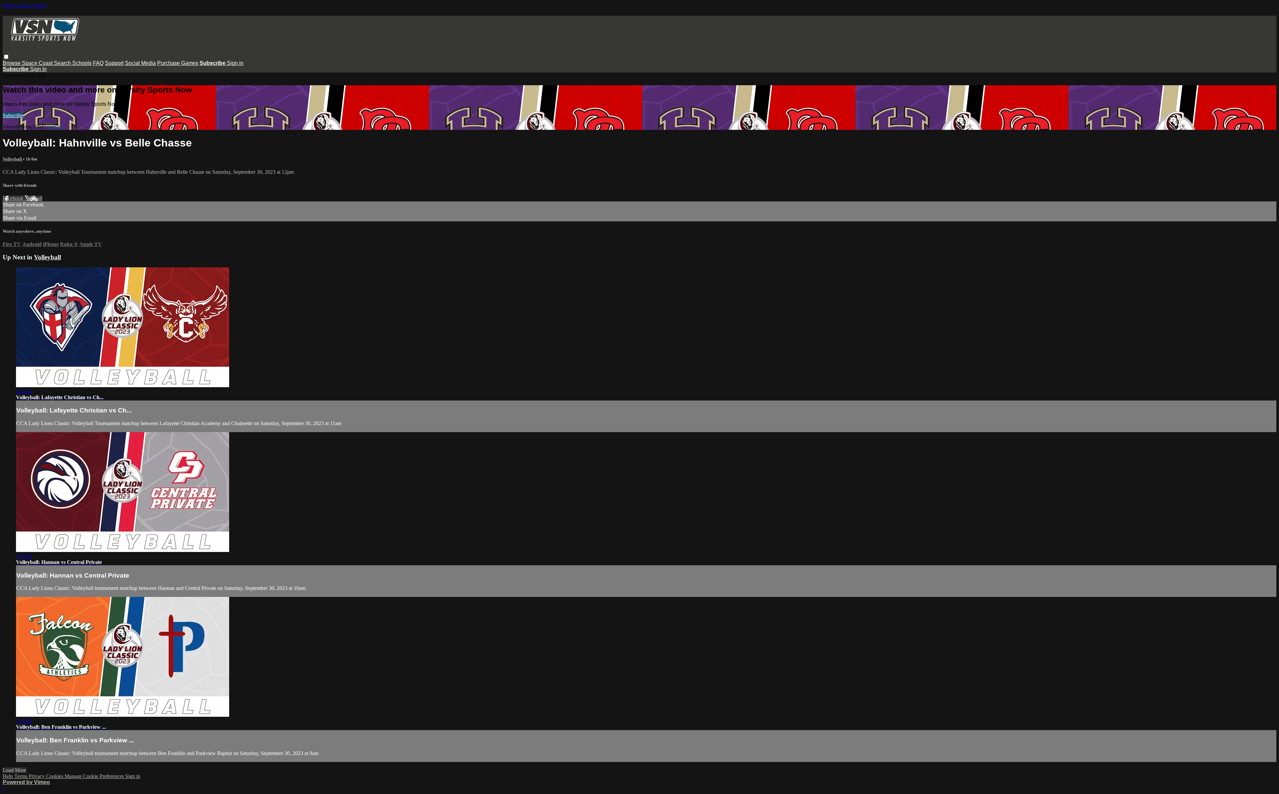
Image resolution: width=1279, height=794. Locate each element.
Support (114, 63)
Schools (82, 63)
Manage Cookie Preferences (95, 776)
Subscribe (13, 115)
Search (63, 63)
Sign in (235, 63)
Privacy (37, 776)
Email (36, 198)
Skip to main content (24, 5)
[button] (6, 57)
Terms (21, 776)
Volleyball (13, 158)
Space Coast (38, 63)
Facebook (14, 198)
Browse (12, 63)
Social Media (140, 63)
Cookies (55, 776)
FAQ (98, 63)
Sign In (38, 69)
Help (8, 776)
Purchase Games (177, 63)
